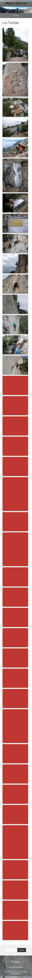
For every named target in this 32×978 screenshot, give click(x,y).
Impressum (16, 961)
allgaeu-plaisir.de (16, 3)
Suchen (21, 950)
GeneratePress (16, 973)
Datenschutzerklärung (16, 967)
